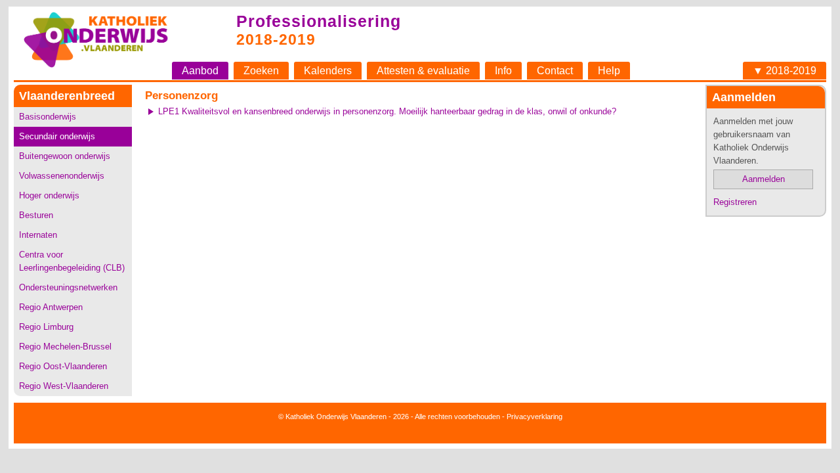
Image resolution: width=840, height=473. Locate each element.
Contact (555, 70)
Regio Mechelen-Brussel (65, 346)
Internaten (38, 235)
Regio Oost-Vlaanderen (63, 366)
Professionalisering (318, 21)
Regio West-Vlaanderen (63, 386)
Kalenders (328, 70)
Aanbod (200, 70)
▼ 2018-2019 (784, 70)
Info (503, 70)
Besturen (36, 215)
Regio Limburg (46, 327)
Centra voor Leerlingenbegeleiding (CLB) (72, 261)
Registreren (735, 202)
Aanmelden (763, 179)
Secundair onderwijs (57, 136)
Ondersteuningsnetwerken (68, 287)
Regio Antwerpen (51, 307)
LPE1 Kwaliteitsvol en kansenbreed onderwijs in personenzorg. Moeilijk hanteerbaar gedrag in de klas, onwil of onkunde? (387, 111)
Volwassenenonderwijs (61, 176)
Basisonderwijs (47, 117)
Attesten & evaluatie (423, 70)
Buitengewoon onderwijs (64, 156)
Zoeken (261, 70)
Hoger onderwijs (49, 195)
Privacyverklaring (534, 416)
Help (609, 70)
